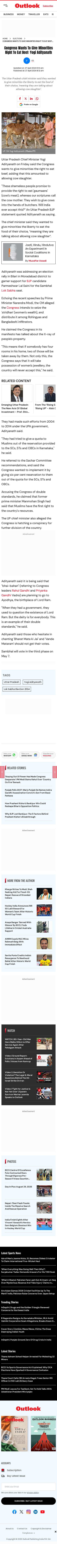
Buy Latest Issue (16, 1476)
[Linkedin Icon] (35, 1511)
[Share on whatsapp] (37, 98)
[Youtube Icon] (42, 1511)
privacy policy (33, 1492)
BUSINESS (9, 14)
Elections (17, 38)
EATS (45, 14)
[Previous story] (2, 772)
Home (5, 38)
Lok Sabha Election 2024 (17, 689)
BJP (29, 281)
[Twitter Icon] (21, 1511)
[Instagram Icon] (28, 1511)
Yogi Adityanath (33, 682)
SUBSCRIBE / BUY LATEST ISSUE (28, 1501)
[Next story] (55, 772)
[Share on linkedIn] (31, 98)
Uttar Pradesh (11, 682)
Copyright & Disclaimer (41, 1528)
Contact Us (22, 1528)
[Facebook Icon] (14, 1511)
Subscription (14, 1470)
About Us (10, 1528)
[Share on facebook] (20, 98)
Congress (13, 308)
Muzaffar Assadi (37, 260)
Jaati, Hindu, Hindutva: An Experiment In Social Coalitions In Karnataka (39, 250)
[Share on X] (25, 98)
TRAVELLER (34, 14)
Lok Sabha (8, 290)
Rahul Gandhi (20, 590)
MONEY (21, 14)
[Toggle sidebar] (8, 6)
